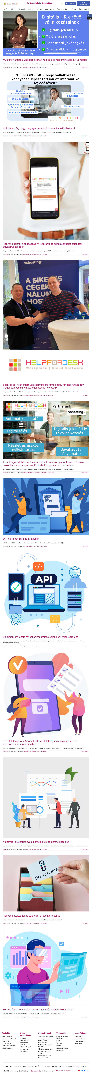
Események (25, 395)
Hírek (38, 67)
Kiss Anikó (5, 67)
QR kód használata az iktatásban (21, 538)
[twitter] (76, 1070)
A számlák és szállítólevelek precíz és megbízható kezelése (36, 841)
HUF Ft (89, 15)
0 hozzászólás (43, 67)
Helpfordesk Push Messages (29, 67)
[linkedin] (82, 1070)
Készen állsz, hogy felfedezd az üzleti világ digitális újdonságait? (38, 1009)
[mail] (87, 1070)
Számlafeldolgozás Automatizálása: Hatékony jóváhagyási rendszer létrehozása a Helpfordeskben (40, 742)
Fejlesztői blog (26, 472)
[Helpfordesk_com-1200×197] (10, 3)
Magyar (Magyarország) (64, 1070)
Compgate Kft (36, 1071)
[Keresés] (62, 3)
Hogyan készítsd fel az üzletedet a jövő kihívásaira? (31, 915)
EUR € (89, 18)
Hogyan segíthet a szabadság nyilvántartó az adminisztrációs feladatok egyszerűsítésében (42, 245)
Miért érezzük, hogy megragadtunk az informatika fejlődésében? (39, 128)
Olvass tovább (85, 67)
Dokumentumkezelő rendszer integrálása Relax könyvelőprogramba (40, 636)
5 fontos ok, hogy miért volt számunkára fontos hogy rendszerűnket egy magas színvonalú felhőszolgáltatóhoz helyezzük (43, 386)
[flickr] (84, 1070)
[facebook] (73, 1070)
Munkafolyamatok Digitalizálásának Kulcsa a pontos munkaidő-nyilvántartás (45, 59)
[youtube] (79, 1070)
